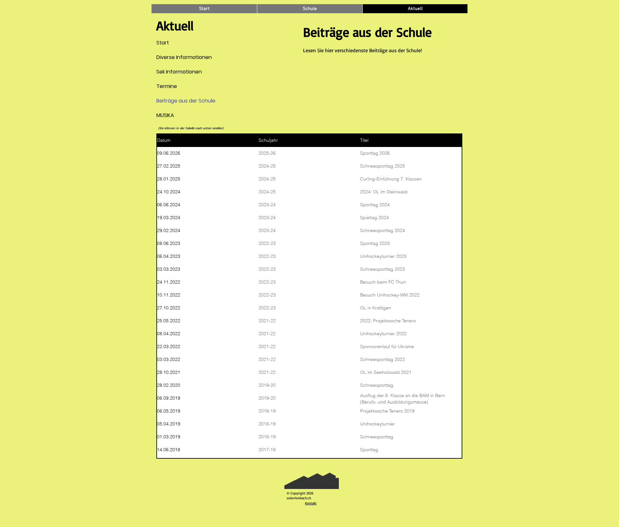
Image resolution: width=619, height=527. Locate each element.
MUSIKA (165, 115)
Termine (166, 86)
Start (162, 42)
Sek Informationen (171, 71)
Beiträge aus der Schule (171, 100)
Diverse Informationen (171, 57)
